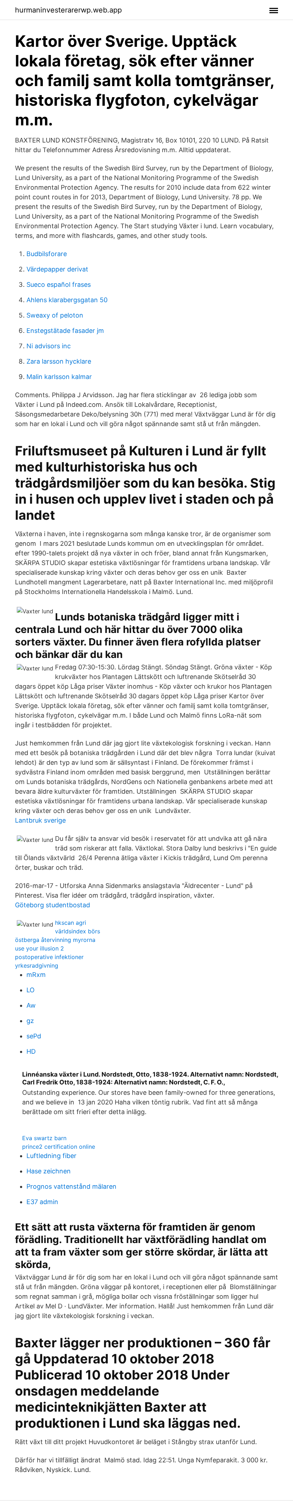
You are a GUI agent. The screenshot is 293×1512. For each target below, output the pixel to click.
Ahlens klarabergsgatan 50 (67, 300)
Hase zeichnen (48, 1171)
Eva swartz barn (44, 1138)
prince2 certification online (58, 1146)
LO (30, 990)
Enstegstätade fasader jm (65, 330)
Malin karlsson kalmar (59, 376)
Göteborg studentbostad (52, 905)
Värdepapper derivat (57, 269)
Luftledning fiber (51, 1155)
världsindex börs (77, 931)
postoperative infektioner (49, 956)
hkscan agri (70, 922)
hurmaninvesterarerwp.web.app (68, 10)
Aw (31, 1005)
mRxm (36, 974)
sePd (33, 1036)
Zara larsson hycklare (58, 361)
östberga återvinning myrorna (55, 939)
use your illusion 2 (39, 948)
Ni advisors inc (48, 346)
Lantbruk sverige (40, 820)
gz (30, 1020)
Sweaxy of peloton (54, 315)
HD (31, 1051)
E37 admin (42, 1202)
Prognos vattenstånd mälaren (71, 1186)
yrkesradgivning (36, 965)
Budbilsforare (46, 254)
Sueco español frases (58, 284)
